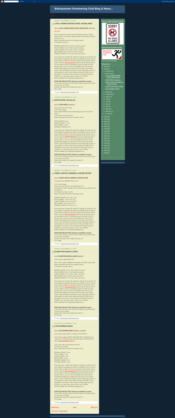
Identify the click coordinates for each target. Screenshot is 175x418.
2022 (105, 121)
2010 (105, 150)
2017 (105, 133)
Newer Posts (55, 407)
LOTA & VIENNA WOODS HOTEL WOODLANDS (73, 24)
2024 (105, 116)
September (109, 94)
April (107, 106)
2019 (105, 129)
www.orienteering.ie (70, 62)
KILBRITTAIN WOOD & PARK (66, 252)
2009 (105, 153)
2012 (105, 145)
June (107, 101)
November (109, 73)
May (107, 104)
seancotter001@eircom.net (66, 341)
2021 (105, 124)
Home (52, 15)
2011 (105, 148)
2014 (105, 141)
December (109, 71)
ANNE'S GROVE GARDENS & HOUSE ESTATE (72, 173)
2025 (105, 69)
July (107, 99)
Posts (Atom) (63, 411)
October (108, 92)
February (108, 111)
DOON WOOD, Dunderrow (64, 100)
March (108, 109)
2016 (105, 136)
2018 (105, 131)
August (108, 96)
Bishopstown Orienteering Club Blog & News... (84, 8)
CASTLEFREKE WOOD (63, 326)
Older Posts (94, 407)
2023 (105, 119)
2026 (105, 66)
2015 (105, 138)
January (108, 113)
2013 (105, 143)
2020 (105, 126)
